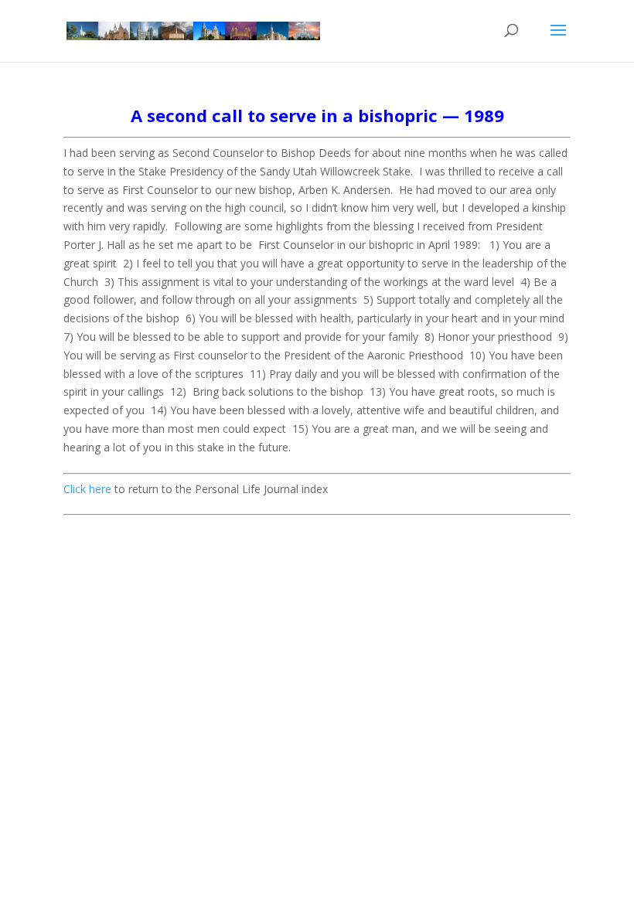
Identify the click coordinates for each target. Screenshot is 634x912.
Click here (87, 489)
